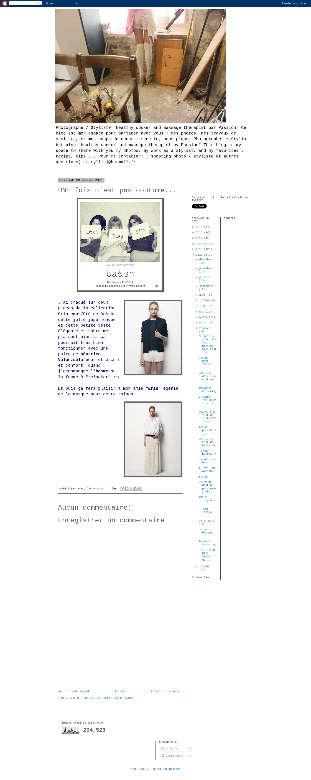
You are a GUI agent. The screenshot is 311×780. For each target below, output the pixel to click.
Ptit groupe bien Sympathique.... (208, 555)
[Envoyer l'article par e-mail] (114, 488)
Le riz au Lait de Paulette (207, 442)
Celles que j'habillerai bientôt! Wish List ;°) (208, 344)
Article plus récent (74, 691)
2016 (200, 227)
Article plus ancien (166, 691)
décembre (205, 259)
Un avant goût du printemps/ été (208, 486)
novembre (205, 268)
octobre (204, 277)
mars (203, 322)
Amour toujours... (208, 501)
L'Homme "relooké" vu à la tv (208, 401)
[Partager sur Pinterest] (140, 488)
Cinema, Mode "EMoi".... (208, 362)
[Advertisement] (120, 655)
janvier (204, 566)
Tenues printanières (208, 430)
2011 (200, 255)
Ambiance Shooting (207, 543)
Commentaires (174, 756)
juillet (205, 300)
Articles (171, 748)
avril (204, 317)
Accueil (120, 691)
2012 (200, 249)
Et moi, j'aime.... (208, 512)
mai (202, 311)
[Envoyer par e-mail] (122, 488)
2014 (200, 238)
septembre (206, 286)
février (204, 328)
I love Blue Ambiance (207, 470)
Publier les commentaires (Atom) (108, 698)
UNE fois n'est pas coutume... (208, 377)
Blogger (174, 769)
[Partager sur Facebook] (135, 488)
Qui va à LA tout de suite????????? (208, 416)
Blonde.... (207, 476)
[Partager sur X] (131, 488)
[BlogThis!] (127, 488)
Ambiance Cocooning (208, 390)
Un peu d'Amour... (208, 533)
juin (203, 306)
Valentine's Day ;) (207, 461)
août (203, 295)
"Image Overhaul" (208, 452)
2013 (200, 243)
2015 (200, 232)
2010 (200, 577)
